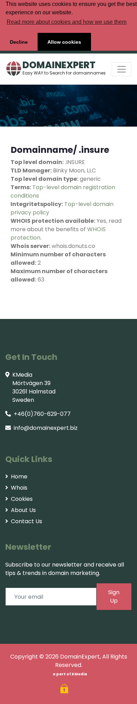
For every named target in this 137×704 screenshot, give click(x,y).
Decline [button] (19, 42)
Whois (19, 488)
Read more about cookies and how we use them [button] (66, 22)
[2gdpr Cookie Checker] (65, 689)
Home (19, 476)
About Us (23, 510)
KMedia (79, 674)
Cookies (22, 499)
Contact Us (26, 521)
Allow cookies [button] (64, 42)
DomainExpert (80, 657)
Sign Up (113, 596)
